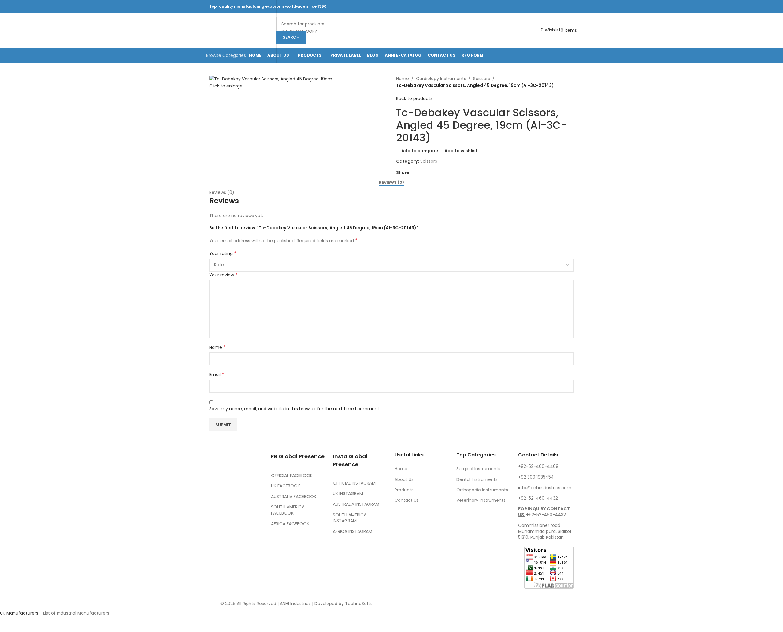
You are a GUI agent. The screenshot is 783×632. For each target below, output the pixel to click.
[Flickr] (217, 555)
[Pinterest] (217, 537)
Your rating (222, 253)
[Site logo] (239, 30)
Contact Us (407, 500)
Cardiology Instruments (441, 79)
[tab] (391, 182)
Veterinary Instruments (481, 500)
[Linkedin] (250, 537)
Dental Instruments (477, 479)
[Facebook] (217, 520)
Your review (223, 275)
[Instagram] (250, 520)
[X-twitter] (233, 520)
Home (402, 79)
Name (217, 347)
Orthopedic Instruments (482, 490)
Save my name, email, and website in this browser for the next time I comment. (294, 409)
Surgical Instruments (478, 469)
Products (404, 490)
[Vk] (233, 537)
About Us (404, 479)
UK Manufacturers (19, 613)
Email (216, 374)
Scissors (481, 79)
